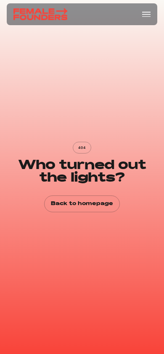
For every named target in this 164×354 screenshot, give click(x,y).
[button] (146, 14)
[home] (40, 14)
